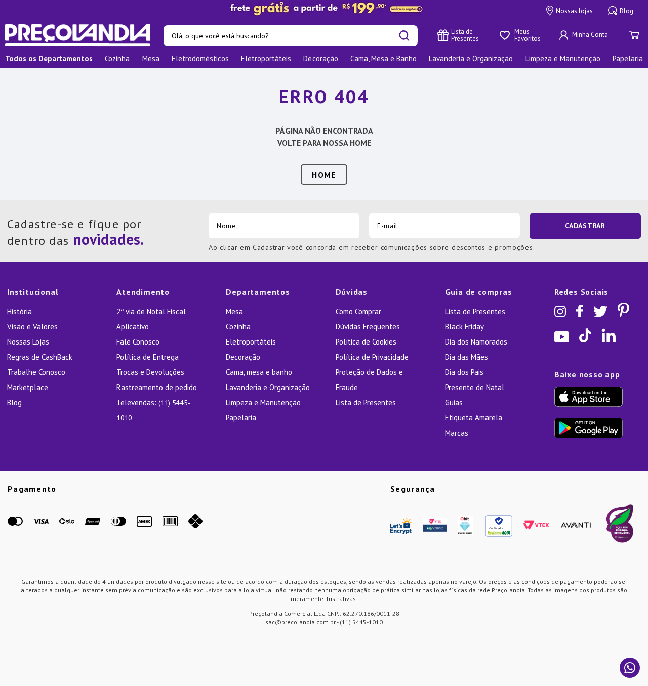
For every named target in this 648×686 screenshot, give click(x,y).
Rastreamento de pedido (156, 387)
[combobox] (291, 35)
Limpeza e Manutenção (263, 402)
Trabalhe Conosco (36, 372)
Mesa (234, 311)
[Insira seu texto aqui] (324, 8)
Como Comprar (358, 311)
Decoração (243, 357)
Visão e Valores (32, 326)
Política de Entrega (147, 357)
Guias (454, 402)
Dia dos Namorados (476, 342)
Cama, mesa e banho (259, 372)
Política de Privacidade (372, 357)
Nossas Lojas (28, 342)
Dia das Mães (466, 357)
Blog (626, 11)
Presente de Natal (474, 387)
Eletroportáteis (251, 342)
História (19, 311)
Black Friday (464, 326)
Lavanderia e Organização (268, 387)
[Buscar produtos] (404, 35)
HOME (324, 174)
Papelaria (241, 417)
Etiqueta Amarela (473, 417)
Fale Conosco (137, 342)
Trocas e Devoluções (150, 372)
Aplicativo (132, 326)
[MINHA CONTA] (584, 35)
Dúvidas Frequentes (368, 326)
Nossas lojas (574, 11)
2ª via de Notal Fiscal (151, 311)
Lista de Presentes (366, 402)
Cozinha (238, 326)
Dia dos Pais (464, 372)
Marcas (456, 433)
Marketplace (27, 387)
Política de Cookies (366, 342)
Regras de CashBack (39, 357)
